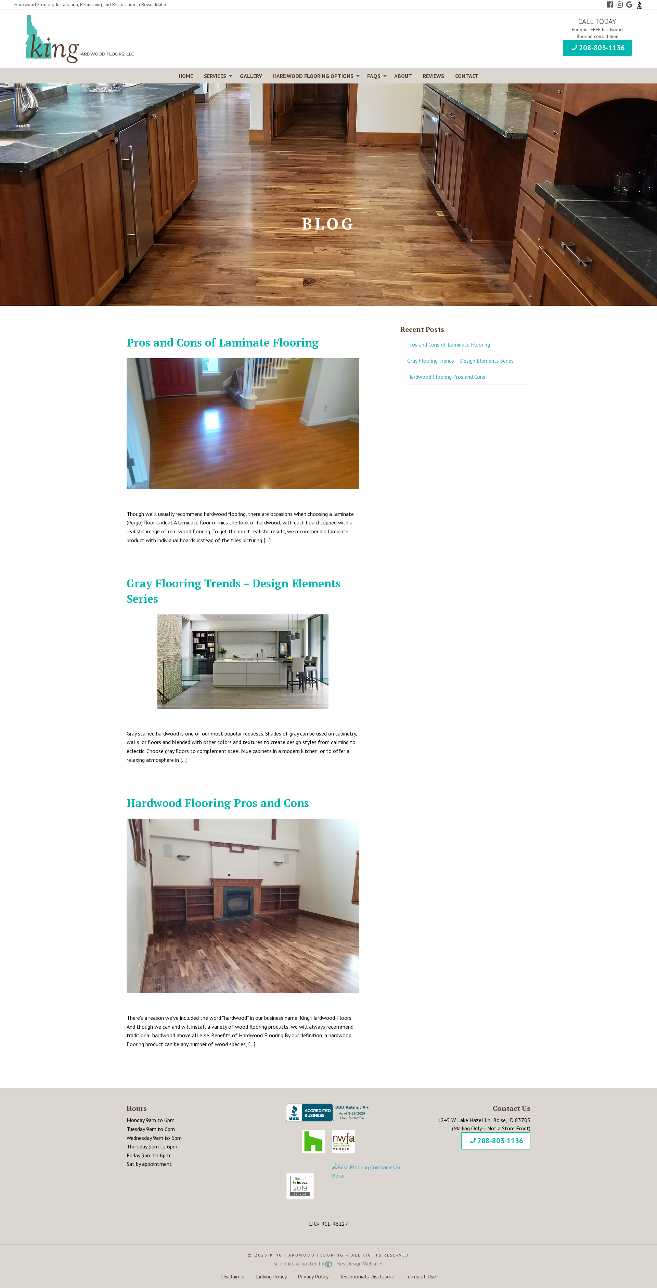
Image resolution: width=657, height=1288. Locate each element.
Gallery (251, 76)
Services (215, 76)
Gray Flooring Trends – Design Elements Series (460, 360)
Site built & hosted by (328, 1263)
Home (186, 76)
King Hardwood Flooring (307, 1255)
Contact (467, 76)
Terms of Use (420, 1276)
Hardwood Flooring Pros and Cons (218, 803)
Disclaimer (233, 1276)
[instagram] (620, 4)
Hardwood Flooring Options (313, 76)
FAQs (374, 76)
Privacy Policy (313, 1276)
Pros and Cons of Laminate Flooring (223, 342)
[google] (629, 4)
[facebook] (610, 4)
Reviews (433, 76)
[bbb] (639, 4)
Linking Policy (271, 1276)
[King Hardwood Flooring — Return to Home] (79, 38)
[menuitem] (185, 76)
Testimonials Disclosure (366, 1276)
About (403, 76)
